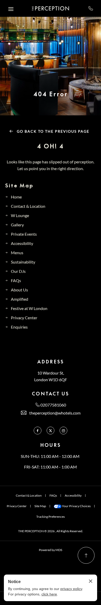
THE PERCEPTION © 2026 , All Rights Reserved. (50, 531)
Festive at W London (29, 308)
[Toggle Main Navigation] (11, 9)
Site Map (19, 185)
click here (49, 594)
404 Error (50, 94)
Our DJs (18, 271)
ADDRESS (50, 361)
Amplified (19, 299)
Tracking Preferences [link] (50, 517)
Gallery (17, 224)
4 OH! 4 (50, 146)
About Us (19, 289)
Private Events (24, 234)
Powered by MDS (50, 550)
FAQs (16, 280)
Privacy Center (24, 317)
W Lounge (20, 215)
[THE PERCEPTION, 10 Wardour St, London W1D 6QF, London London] (50, 8)
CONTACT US (50, 393)
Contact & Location (28, 206)
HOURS (50, 445)
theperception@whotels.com (55, 412)
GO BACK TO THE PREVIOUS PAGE (52, 131)
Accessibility (22, 243)
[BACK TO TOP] (86, 555)
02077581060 (90, 8)
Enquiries (19, 326)
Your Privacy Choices (76, 506)
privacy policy (71, 589)
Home (16, 196)
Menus (17, 252)
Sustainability (23, 261)
